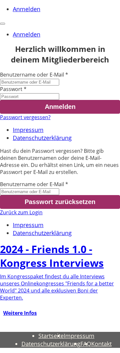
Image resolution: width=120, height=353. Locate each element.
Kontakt (101, 344)
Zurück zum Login (21, 212)
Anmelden (26, 9)
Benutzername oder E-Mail (32, 74)
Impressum (28, 130)
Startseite (51, 336)
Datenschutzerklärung (42, 138)
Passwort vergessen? (25, 117)
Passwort (11, 89)
